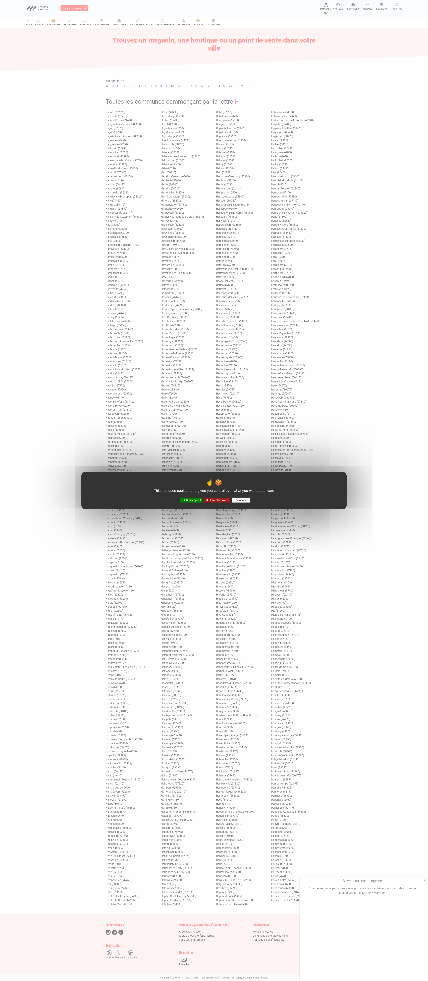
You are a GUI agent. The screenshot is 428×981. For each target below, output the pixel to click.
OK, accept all (192, 500)
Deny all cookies (218, 500)
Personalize (241, 500)
